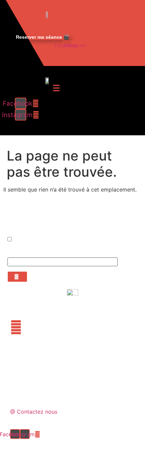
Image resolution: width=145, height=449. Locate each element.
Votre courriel (19, 252)
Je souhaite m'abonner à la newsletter (44, 240)
